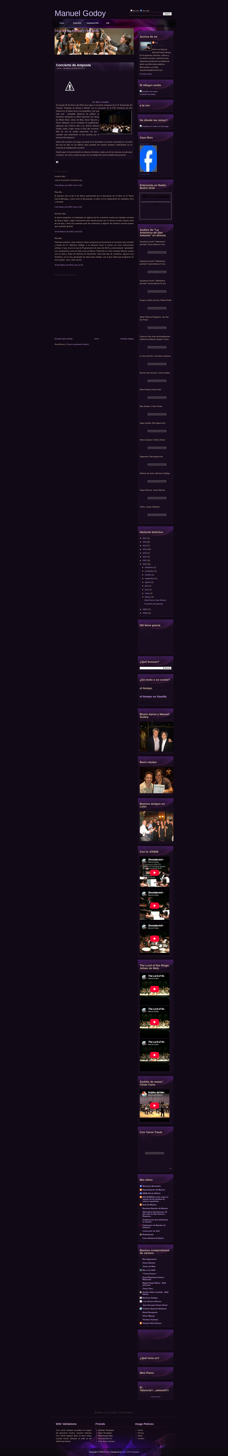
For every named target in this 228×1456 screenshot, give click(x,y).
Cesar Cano (147, 1289)
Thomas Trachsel (150, 1320)
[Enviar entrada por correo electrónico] (57, 162)
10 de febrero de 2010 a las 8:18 (68, 232)
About (140, 1436)
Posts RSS (77, 23)
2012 (145, 557)
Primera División (156, 1396)
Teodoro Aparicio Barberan (154, 1309)
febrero (148, 597)
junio (147, 589)
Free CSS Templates (130, 1452)
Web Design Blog (105, 1436)
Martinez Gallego (150, 1298)
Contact (141, 1438)
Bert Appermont (149, 1259)
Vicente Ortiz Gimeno (152, 1323)
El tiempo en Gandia (147, 703)
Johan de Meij (148, 1266)
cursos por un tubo (151, 1231)
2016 (145, 542)
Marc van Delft (148, 1270)
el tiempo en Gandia (153, 696)
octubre (148, 575)
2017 (145, 538)
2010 (145, 564)
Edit (107, 23)
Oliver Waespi (148, 1316)
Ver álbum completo (100, 102)
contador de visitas (147, 94)
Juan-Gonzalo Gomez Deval (154, 1305)
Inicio (96, 339)
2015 (145, 546)
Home (62, 23)
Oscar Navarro (148, 1263)
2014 (145, 549)
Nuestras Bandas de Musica (155, 1208)
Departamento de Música (153, 1190)
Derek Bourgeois (150, 1312)
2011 (145, 560)
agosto (148, 582)
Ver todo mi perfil (146, 74)
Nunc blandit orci (105, 1438)
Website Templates (106, 1430)
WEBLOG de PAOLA (151, 1193)
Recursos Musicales (151, 1186)
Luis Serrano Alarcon (151, 1301)
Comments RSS (93, 23)
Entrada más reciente (64, 339)
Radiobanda (147, 1234)
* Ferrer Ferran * (149, 1274)
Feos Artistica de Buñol (153, 1238)
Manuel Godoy (144, 144)
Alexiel (106, 1452)
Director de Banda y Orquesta (77, 31)
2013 (145, 553)
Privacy (141, 1433)
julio (147, 586)
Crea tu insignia (145, 174)
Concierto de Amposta (73, 65)
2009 (145, 609)
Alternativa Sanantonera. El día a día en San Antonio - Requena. (154, 1214)
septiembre (150, 578)
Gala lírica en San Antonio (155, 600)
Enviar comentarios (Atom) (77, 344)
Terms (140, 1430)
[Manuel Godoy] (148, 171)
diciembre (149, 567)
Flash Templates (105, 1433)
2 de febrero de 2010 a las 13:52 (68, 207)
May (156, 43)
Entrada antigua (127, 339)
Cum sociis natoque (106, 1441)
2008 (145, 613)
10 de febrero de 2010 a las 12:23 (69, 265)
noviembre (149, 571)
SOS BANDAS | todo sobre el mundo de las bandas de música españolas (155, 1199)
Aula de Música (149, 1205)
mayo (147, 593)
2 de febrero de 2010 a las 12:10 (68, 185)
